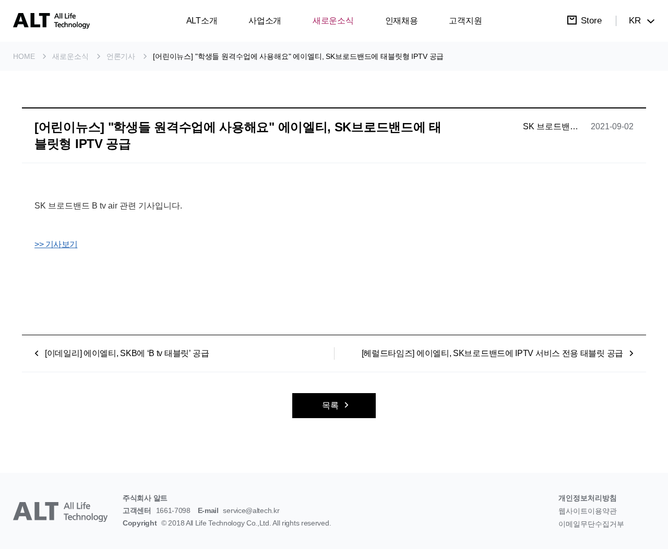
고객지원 (465, 20)
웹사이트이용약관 (587, 511)
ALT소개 (202, 20)
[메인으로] (51, 21)
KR (635, 21)
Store (591, 21)
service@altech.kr (251, 510)
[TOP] (640, 521)
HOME (23, 56)
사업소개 (264, 20)
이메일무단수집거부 (591, 524)
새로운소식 (333, 20)
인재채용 (401, 20)
